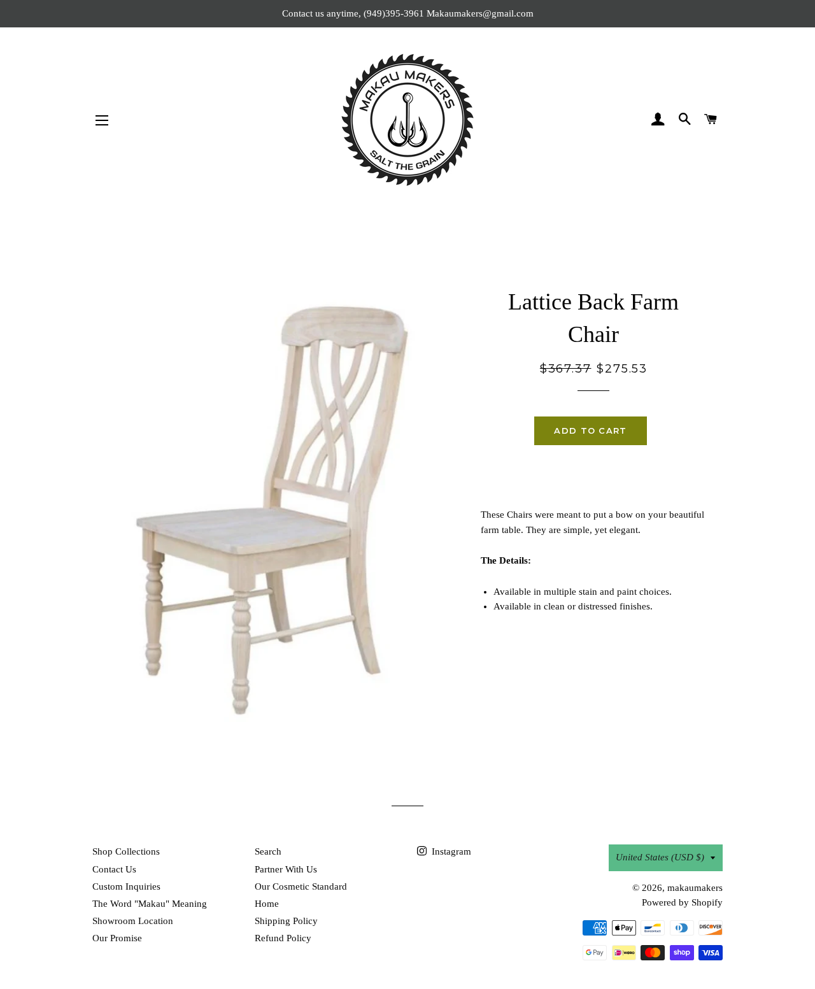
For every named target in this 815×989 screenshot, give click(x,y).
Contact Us (114, 869)
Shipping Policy (286, 921)
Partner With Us (286, 869)
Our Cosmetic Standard (301, 886)
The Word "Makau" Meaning (149, 904)
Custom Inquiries (126, 886)
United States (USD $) (660, 857)
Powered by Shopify (682, 902)
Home (267, 904)
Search (268, 851)
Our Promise (117, 938)
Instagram (450, 851)
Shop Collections (126, 851)
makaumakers (695, 888)
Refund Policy (283, 938)
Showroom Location (132, 921)
